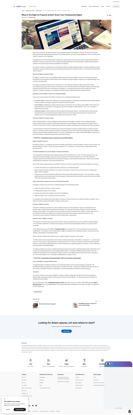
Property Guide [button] (37, 291)
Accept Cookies (20, 409)
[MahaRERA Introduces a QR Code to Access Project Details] (74, 305)
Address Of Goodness (27, 388)
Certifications (25, 393)
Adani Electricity (79, 380)
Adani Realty (78, 382)
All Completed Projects (45, 388)
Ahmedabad (42, 377)
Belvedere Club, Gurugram (63, 381)
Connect (108, 6)
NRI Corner (24, 390)
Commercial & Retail (94, 6)
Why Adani (24, 380)
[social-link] (29, 405)
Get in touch (66, 331)
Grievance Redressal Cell (99, 385)
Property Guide (32, 17)
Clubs (102, 6)
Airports (77, 377)
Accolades (24, 385)
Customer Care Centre (98, 382)
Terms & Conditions (44, 411)
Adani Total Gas (79, 385)
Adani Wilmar (79, 388)
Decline (8, 409)
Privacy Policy (36, 411)
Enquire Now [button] (116, 6)
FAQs (94, 377)
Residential (84, 6)
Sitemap (58, 411)
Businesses (116, 1)
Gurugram (42, 380)
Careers (23, 382)
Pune (41, 385)
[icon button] (4, 399)
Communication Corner (27, 396)
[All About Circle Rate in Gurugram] (35, 305)
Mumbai (41, 382)
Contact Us (96, 380)
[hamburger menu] (14, 6)
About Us (24, 377)
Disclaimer (52, 411)
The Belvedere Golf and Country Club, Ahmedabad (63, 378)
